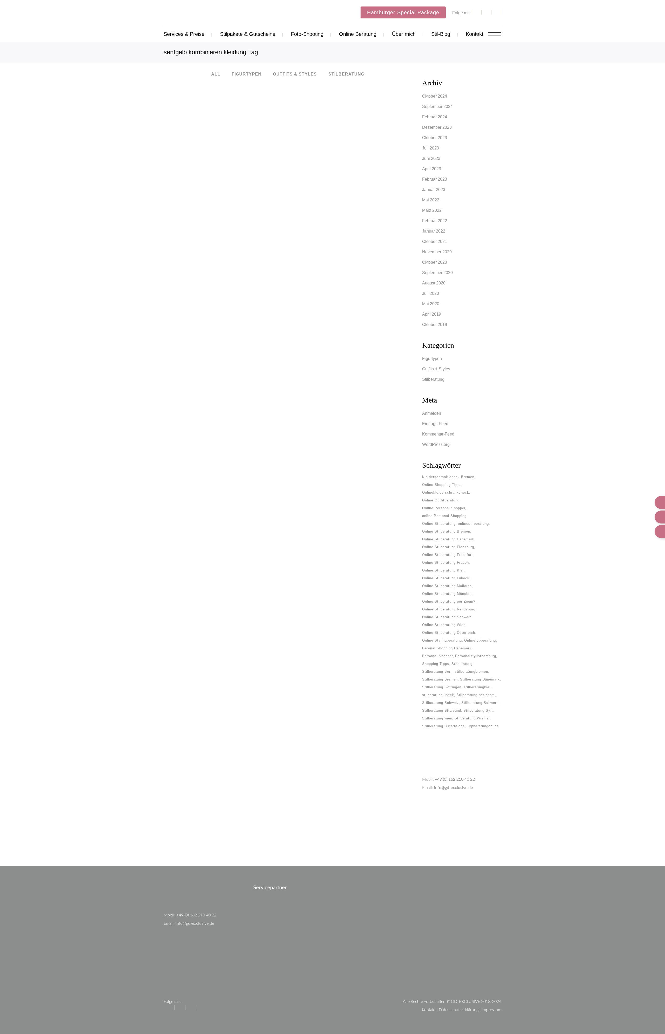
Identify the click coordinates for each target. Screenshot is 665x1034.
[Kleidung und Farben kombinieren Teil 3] (223, 130)
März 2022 (432, 210)
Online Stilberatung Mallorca (447, 586)
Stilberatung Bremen (440, 679)
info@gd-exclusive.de (453, 788)
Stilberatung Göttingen (441, 687)
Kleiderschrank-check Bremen (448, 477)
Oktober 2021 (434, 241)
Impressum (491, 1010)
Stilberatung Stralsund (441, 710)
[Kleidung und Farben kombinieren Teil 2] (342, 134)
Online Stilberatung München (447, 594)
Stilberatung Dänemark (480, 679)
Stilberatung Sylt (478, 710)
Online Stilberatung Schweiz (446, 617)
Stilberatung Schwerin (480, 703)
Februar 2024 (434, 117)
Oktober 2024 (434, 96)
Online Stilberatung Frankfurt (447, 555)
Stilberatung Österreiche (443, 726)
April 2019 (431, 314)
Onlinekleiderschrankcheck (445, 492)
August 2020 (433, 283)
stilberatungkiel (477, 687)
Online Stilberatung (439, 524)
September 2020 (437, 272)
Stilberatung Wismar (472, 718)
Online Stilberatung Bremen (446, 531)
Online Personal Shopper (443, 508)
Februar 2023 (434, 179)
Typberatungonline (483, 726)
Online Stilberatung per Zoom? (448, 601)
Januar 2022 (433, 231)
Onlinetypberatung (480, 640)
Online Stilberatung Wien (444, 625)
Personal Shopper (437, 656)
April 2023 (431, 169)
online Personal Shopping (444, 516)
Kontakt (429, 1010)
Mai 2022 (430, 200)
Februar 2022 (434, 221)
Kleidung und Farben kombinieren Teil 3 (223, 182)
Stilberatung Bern (437, 672)
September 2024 (437, 106)
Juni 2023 (431, 158)
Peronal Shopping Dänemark (446, 648)
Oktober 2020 (434, 262)
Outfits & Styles (436, 369)
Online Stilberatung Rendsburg (448, 609)
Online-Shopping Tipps (442, 485)
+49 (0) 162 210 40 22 (455, 779)
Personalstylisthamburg (475, 656)
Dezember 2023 (437, 127)
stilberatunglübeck (438, 695)
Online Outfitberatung (441, 500)
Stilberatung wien (437, 718)
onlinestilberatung (473, 524)
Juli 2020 (430, 293)
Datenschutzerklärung (458, 1010)
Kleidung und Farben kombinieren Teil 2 (342, 190)
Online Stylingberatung (442, 640)
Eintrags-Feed (435, 423)
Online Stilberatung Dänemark (448, 539)
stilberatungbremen (471, 672)
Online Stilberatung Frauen (445, 562)
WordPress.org (436, 444)
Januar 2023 (433, 189)
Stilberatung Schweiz (440, 703)
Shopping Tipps (435, 664)
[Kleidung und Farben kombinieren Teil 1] (223, 320)
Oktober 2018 (434, 324)
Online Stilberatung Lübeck (445, 578)
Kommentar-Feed (438, 434)
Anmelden (431, 413)
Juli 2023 (430, 148)
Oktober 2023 (434, 137)
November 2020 (437, 252)
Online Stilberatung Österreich (448, 633)
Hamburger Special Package (403, 12)
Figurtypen (432, 358)
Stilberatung (433, 379)
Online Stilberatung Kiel (443, 570)
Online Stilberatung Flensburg (448, 547)
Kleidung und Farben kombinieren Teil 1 (223, 373)
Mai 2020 (430, 304)
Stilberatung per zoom (475, 695)
